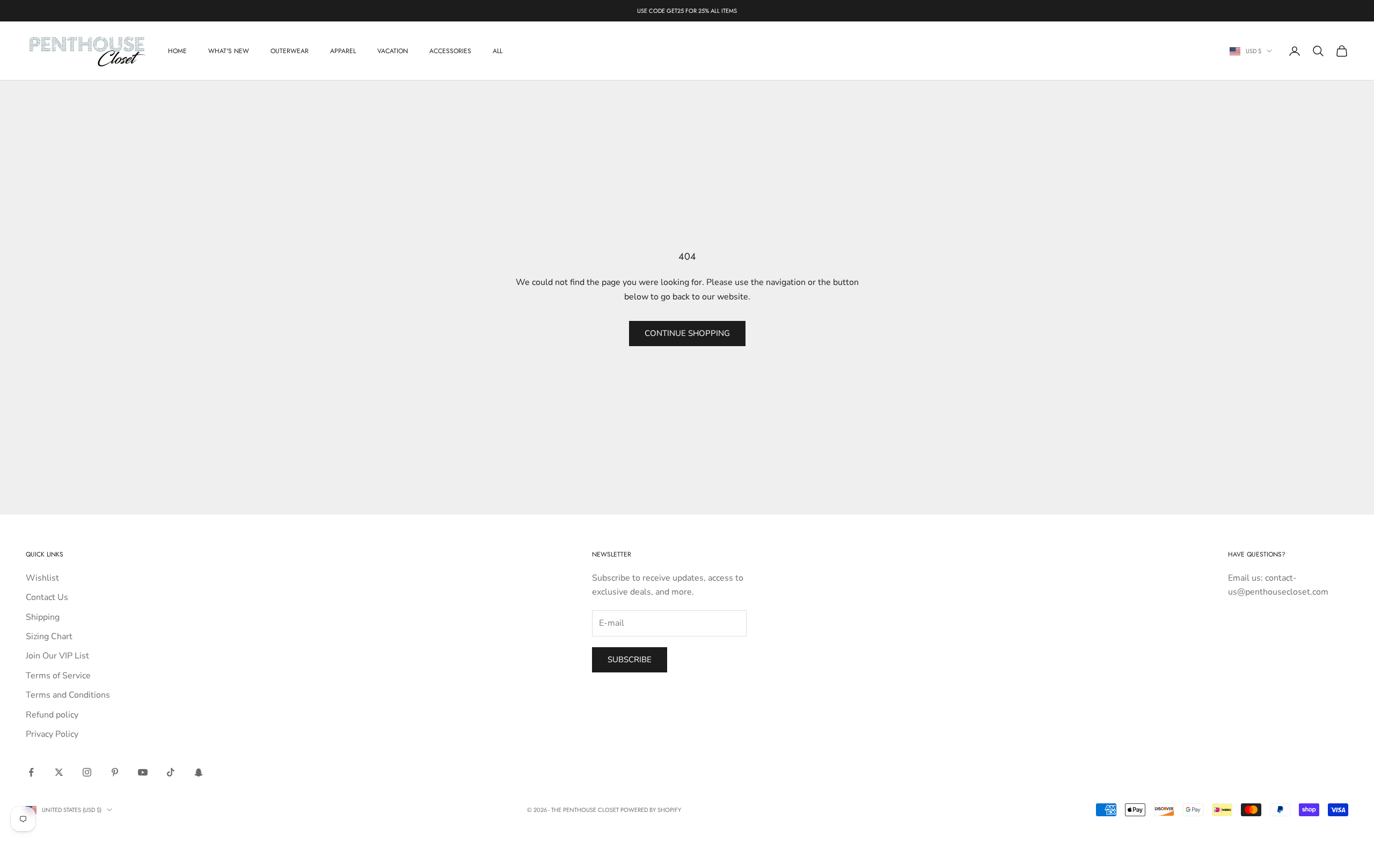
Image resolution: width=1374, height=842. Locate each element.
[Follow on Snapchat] (198, 772)
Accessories (450, 51)
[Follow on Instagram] (87, 772)
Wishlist (42, 578)
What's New (228, 51)
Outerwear (290, 51)
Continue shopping (687, 333)
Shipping (43, 617)
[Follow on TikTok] (170, 772)
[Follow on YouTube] (142, 772)
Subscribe (630, 659)
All (497, 51)
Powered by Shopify (650, 810)
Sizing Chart (49, 636)
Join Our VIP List (57, 656)
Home (177, 51)
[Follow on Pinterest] (114, 772)
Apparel (343, 51)
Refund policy (52, 715)
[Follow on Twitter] (59, 772)
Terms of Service (58, 676)
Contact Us (47, 597)
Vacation (392, 51)
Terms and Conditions (68, 695)
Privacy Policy (52, 734)
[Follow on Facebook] (31, 772)
